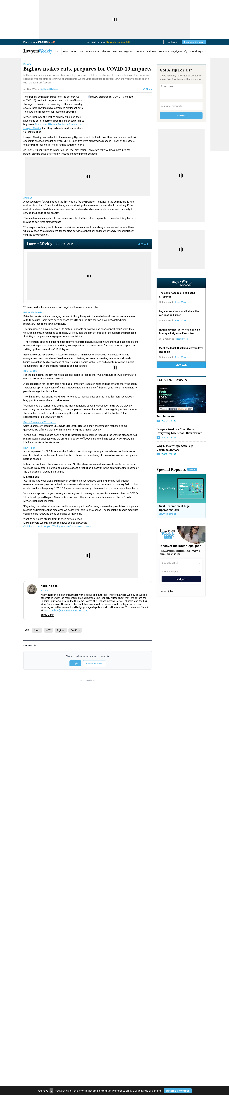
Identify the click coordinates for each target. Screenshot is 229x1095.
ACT (48, 630)
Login (174, 42)
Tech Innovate (165, 416)
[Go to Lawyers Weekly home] (37, 51)
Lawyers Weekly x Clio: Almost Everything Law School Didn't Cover (179, 431)
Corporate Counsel (90, 51)
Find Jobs (181, 579)
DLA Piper (29, 447)
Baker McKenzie (32, 312)
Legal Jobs (176, 51)
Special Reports (197, 51)
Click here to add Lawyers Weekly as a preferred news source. (57, 526)
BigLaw (60, 630)
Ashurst (27, 197)
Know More (47, 615)
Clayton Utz (30, 371)
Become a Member (193, 42)
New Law (139, 51)
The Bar (106, 51)
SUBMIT (181, 115)
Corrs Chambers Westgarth (39, 422)
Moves (74, 51)
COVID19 (75, 630)
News (65, 51)
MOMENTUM (45, 42)
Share (149, 89)
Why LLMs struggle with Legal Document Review (175, 447)
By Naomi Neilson (49, 89)
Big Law (128, 51)
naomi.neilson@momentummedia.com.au (66, 610)
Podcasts (151, 51)
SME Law (117, 51)
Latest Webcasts (172, 380)
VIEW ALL (143, 244)
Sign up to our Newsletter (119, 42)
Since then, (41, 124)
